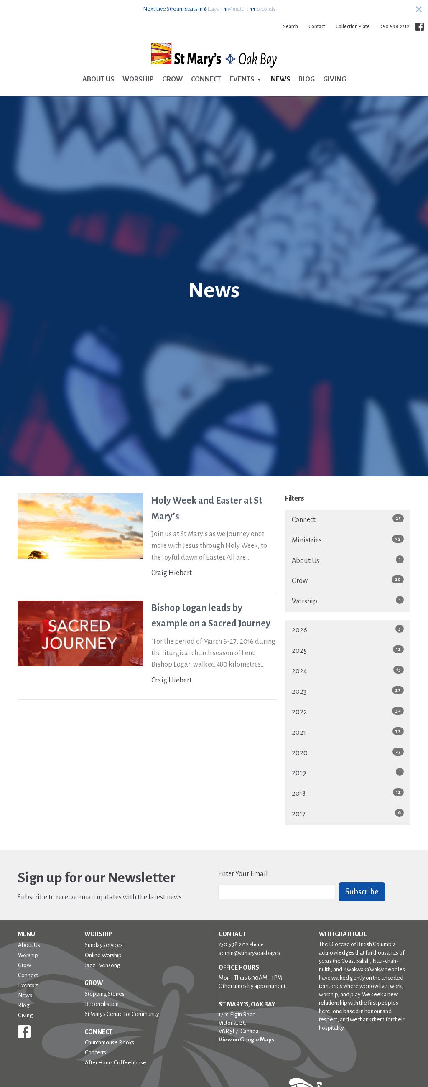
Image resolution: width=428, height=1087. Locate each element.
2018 (346, 793)
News (280, 79)
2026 (346, 630)
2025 (346, 650)
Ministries (346, 540)
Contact (316, 26)
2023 (346, 691)
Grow (172, 79)
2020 (346, 753)
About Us (98, 79)
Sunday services (104, 945)
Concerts (95, 1052)
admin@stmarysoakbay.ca (249, 953)
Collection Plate (353, 26)
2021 (346, 732)
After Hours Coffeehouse (115, 1062)
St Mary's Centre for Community (122, 1014)
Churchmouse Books (109, 1042)
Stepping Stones (105, 994)
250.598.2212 (394, 26)
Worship (138, 79)
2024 (346, 671)
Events (241, 79)
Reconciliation (102, 1004)
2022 (346, 712)
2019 (346, 773)
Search (290, 26)
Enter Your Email (243, 874)
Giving (334, 79)
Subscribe (362, 892)
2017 (346, 814)
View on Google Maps (247, 1039)
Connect (206, 79)
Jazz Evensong (102, 965)
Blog (306, 79)
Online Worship (103, 955)
